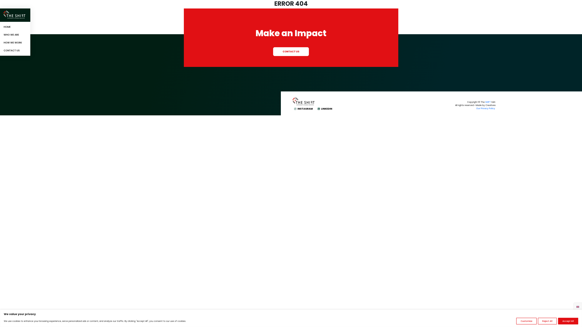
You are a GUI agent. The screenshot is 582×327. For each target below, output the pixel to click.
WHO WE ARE (11, 34)
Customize (526, 321)
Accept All (568, 321)
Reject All (547, 321)
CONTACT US (12, 50)
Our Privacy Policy (486, 108)
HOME (7, 26)
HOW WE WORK (13, 42)
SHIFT (488, 102)
